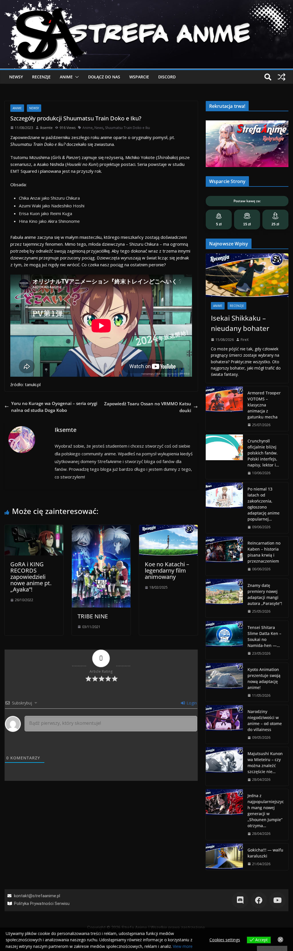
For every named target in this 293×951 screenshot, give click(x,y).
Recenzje (41, 77)
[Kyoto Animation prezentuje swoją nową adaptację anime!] (224, 682)
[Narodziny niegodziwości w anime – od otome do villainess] (224, 724)
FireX (245, 339)
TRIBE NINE (93, 616)
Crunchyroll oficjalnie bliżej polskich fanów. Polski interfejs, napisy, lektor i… (263, 453)
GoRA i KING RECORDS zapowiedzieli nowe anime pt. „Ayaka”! (31, 576)
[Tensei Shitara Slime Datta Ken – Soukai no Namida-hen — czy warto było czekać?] (224, 640)
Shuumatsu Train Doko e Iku (127, 127)
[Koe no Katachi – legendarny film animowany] (168, 528)
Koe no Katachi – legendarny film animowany (167, 570)
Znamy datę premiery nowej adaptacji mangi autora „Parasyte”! (265, 594)
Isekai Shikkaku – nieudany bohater (240, 323)
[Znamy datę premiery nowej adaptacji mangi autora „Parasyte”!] (224, 598)
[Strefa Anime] (146, 3)
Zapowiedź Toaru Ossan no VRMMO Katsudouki (147, 407)
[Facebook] (259, 900)
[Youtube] (277, 900)
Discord (167, 77)
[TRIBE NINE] (101, 528)
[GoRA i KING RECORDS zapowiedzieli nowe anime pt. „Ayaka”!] (34, 528)
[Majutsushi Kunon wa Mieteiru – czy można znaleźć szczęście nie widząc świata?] (224, 766)
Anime (66, 77)
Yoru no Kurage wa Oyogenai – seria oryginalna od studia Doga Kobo (54, 406)
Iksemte (46, 127)
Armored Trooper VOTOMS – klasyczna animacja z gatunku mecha (264, 405)
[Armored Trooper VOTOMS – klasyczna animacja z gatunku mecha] (224, 408)
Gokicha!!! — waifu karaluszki (265, 853)
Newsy (16, 77)
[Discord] (240, 900)
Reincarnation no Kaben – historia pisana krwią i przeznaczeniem (264, 552)
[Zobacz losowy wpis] (281, 77)
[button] (76, 77)
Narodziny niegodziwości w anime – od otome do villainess (265, 720)
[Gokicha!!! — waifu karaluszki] (224, 856)
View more (183, 946)
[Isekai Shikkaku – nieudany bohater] (247, 275)
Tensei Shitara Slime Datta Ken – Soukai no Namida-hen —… (264, 636)
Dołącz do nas (104, 77)
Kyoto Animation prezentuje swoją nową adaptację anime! (264, 678)
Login (191, 703)
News (98, 127)
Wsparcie (139, 77)
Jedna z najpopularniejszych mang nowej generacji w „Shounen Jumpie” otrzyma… (266, 810)
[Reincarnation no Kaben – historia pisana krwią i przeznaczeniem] (224, 556)
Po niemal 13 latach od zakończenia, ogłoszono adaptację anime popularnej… (264, 504)
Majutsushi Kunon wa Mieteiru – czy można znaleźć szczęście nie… (265, 762)
